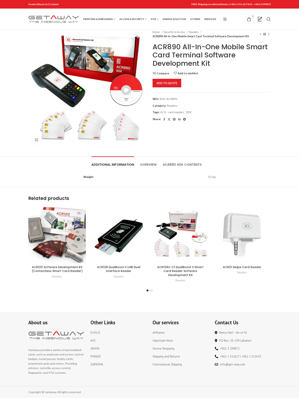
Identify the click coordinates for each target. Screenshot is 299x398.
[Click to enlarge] (36, 140)
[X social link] (169, 119)
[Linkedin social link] (179, 119)
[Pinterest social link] (174, 119)
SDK (189, 112)
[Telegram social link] (184, 119)
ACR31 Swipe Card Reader (242, 267)
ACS (163, 112)
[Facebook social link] (164, 119)
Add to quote (167, 83)
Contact (54, 4)
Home (31, 4)
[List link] (119, 332)
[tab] (112, 162)
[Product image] (118, 234)
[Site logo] (53, 19)
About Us (42, 4)
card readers (176, 112)
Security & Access (175, 32)
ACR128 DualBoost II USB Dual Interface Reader (118, 269)
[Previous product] (261, 34)
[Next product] (269, 34)
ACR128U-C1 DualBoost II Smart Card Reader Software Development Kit (180, 271)
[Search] (269, 19)
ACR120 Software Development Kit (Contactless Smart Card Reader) (57, 269)
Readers (194, 32)
